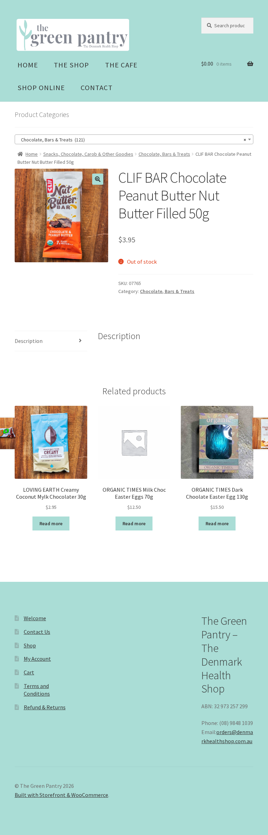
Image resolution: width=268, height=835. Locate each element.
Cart (29, 672)
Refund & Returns (45, 707)
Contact (97, 87)
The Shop (71, 64)
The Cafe (121, 64)
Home (27, 64)
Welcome (35, 618)
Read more (50, 523)
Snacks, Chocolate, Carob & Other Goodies (88, 154)
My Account (37, 658)
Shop (30, 645)
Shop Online (41, 87)
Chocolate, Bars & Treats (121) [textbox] (132, 140)
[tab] (51, 341)
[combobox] (134, 139)
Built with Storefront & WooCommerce (61, 794)
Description (29, 340)
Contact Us (37, 631)
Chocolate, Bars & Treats (164, 154)
